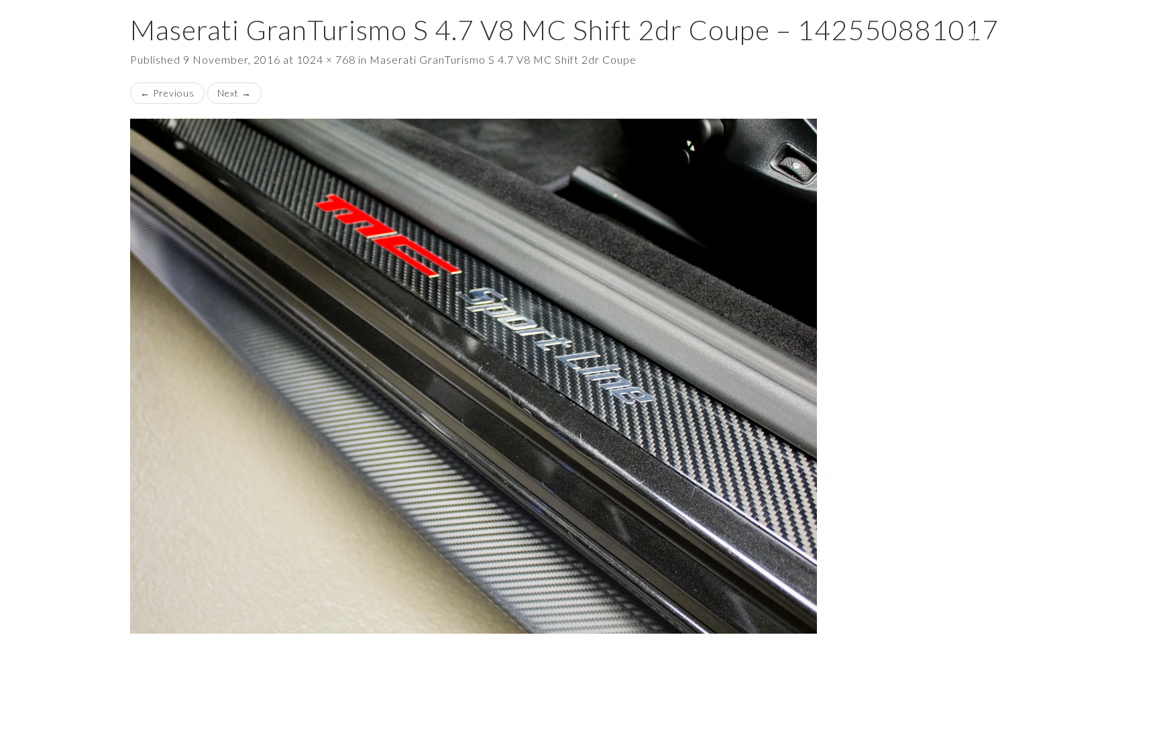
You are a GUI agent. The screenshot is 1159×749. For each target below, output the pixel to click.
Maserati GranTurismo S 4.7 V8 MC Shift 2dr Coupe (503, 59)
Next (234, 93)
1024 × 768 (325, 59)
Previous (167, 93)
